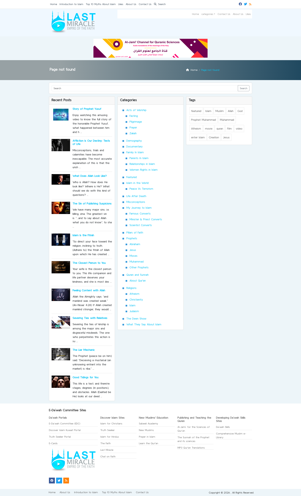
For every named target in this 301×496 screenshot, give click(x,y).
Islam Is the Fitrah (83, 235)
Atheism (134, 293)
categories (207, 14)
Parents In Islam (138, 158)
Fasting (133, 115)
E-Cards (53, 443)
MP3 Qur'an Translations (191, 447)
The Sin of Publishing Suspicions (92, 203)
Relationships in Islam (142, 163)
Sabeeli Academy (148, 423)
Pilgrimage (135, 121)
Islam (132, 305)
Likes (120, 4)
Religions (131, 288)
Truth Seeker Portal (60, 436)
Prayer (133, 127)
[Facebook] (241, 4)
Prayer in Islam (147, 436)
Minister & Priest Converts (145, 219)
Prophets (131, 238)
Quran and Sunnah (137, 274)
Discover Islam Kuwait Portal (65, 430)
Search (161, 4)
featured (196, 111)
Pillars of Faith (134, 232)
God (240, 111)
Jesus (132, 250)
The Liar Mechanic (84, 349)
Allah (230, 111)
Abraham (134, 244)
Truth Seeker (107, 430)
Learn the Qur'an (148, 443)
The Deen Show (136, 318)
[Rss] (250, 4)
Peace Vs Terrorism (141, 188)
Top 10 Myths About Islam (101, 4)
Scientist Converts (140, 225)
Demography (134, 140)
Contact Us (145, 4)
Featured (131, 177)
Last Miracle (106, 449)
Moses (133, 255)
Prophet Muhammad (203, 119)
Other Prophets (139, 267)
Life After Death (136, 196)
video (239, 128)
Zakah (133, 133)
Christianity (136, 299)
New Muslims (146, 430)
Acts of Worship (136, 110)
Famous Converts (140, 213)
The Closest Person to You (89, 262)
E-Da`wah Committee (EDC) (64, 423)
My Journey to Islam (139, 207)
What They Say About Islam (143, 324)
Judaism (134, 311)
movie (208, 128)
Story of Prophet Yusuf (87, 108)
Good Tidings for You (85, 377)
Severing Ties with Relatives (90, 318)
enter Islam (198, 137)
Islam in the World (137, 182)
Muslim (219, 111)
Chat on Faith (108, 456)
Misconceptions (135, 201)
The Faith (105, 443)
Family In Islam (135, 152)
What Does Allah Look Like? (90, 175)
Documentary (134, 146)
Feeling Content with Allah (89, 290)
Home (53, 4)
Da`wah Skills (223, 427)
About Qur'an (137, 280)
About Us (131, 4)
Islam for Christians (111, 423)
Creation (214, 137)
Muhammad (136, 261)
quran (220, 128)
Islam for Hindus (109, 436)
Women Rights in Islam (143, 169)
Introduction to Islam (71, 4)
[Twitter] (246, 4)
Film (229, 128)
